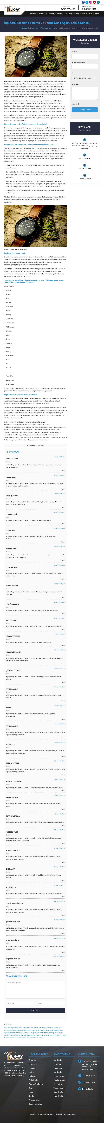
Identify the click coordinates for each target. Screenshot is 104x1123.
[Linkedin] (98, 2)
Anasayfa (33, 13)
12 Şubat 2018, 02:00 (59, 830)
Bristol (36, 1027)
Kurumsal (41, 13)
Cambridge (42, 1027)
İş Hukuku (57, 1064)
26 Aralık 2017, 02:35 (59, 920)
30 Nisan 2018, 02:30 (59, 668)
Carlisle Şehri (58, 1027)
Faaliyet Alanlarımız (73, 13)
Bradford (19, 1027)
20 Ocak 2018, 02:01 (59, 867)
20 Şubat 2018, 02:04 (59, 761)
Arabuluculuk (60, 13)
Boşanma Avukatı (35, 1104)
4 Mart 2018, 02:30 (60, 724)
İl (72, 73)
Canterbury (49, 1027)
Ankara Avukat (34, 1100)
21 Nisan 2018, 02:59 (59, 687)
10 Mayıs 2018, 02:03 (59, 602)
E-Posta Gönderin (85, 179)
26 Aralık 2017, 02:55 (59, 901)
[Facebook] (83, 2)
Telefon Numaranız (78, 62)
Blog (83, 13)
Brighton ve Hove (28, 1027)
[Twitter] (86, 2)
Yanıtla (63, 470)
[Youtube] (94, 2)
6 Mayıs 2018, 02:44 (59, 618)
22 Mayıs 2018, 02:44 (59, 493)
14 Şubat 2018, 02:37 (59, 814)
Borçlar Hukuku (59, 1076)
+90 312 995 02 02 (85, 158)
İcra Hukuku (58, 1072)
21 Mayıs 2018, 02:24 (59, 528)
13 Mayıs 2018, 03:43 (59, 583)
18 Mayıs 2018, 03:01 (59, 546)
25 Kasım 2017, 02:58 (59, 957)
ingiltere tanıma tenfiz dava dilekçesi (51, 1030)
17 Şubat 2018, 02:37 (59, 795)
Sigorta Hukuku (59, 1080)
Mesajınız (75, 84)
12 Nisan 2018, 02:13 (59, 705)
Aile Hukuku (58, 1060)
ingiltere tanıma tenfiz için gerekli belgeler (48, 1035)
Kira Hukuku (58, 1084)
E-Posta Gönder (87, 1089)
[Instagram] (90, 2)
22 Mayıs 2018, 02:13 (59, 512)
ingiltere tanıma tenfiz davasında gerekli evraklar (47, 1033)
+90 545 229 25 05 (85, 169)
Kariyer (31, 1072)
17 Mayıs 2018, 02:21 (59, 565)
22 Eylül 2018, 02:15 (59, 456)
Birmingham (12, 1027)
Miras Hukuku (58, 1068)
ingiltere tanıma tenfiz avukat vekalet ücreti (25, 1030)
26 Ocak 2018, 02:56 (59, 848)
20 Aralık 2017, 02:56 (59, 938)
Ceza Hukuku (58, 1096)
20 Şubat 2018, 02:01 (59, 779)
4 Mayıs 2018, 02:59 (59, 634)
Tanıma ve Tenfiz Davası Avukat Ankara (44, 28)
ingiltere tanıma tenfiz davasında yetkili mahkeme (19, 1035)
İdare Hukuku (58, 1092)
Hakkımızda (33, 1064)
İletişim (97, 13)
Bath (5, 1027)
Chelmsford (8, 1030)
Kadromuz (51, 13)
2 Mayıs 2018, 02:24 (59, 650)
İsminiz (74, 51)
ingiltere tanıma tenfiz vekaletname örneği (30, 1038)
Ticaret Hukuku (59, 1088)
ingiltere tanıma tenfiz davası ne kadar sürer (18, 1033)
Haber (90, 13)
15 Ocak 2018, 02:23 (59, 885)
